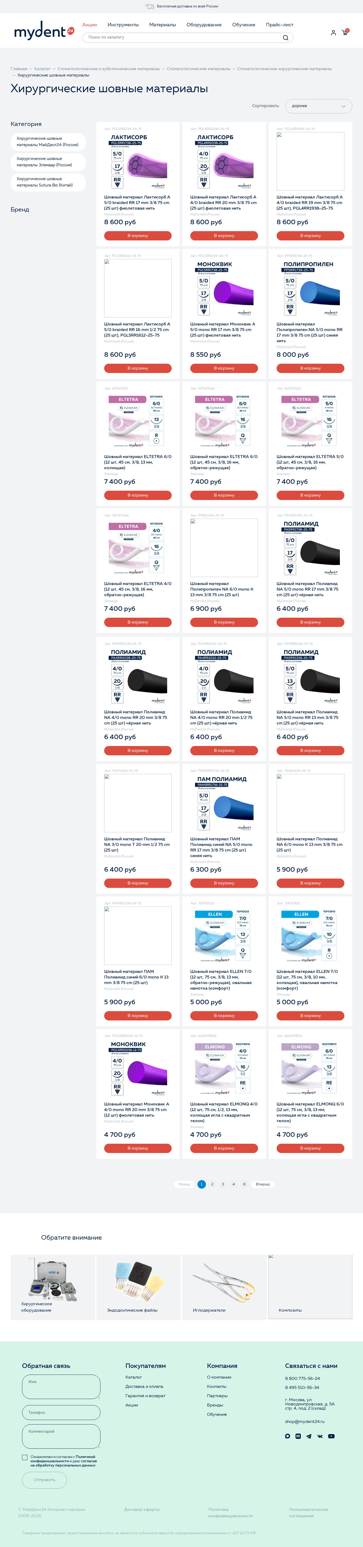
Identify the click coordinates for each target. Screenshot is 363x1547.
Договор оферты (142, 1510)
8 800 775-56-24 (302, 1379)
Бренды (215, 1405)
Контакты (216, 1387)
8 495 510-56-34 (302, 1388)
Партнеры (217, 1396)
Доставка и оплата (144, 1387)
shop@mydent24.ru (304, 1422)
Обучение (217, 1415)
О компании (219, 1377)
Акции (131, 1405)
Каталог (133, 1377)
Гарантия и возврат (145, 1396)
